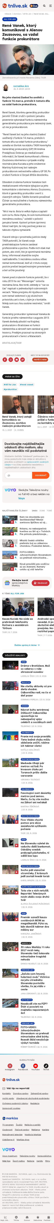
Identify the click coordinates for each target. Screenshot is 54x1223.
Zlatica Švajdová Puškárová (35, 904)
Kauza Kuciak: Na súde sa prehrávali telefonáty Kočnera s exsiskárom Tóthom (17, 624)
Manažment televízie (12, 1134)
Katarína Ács (21, 86)
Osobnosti (7, 1129)
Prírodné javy (28, 970)
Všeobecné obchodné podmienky (32, 1098)
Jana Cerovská (28, 993)
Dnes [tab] (34, 511)
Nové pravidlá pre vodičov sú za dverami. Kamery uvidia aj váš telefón (34, 567)
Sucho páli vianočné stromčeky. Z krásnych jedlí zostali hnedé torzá (35, 873)
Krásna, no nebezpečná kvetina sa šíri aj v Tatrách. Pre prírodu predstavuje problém (35, 531)
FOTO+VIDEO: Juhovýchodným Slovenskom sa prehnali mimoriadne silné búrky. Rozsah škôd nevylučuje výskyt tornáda (35, 555)
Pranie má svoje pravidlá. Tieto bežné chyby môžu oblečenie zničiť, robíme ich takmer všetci (36, 741)
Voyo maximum (9, 1156)
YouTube (35, 1069)
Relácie (30, 1161)
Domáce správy (20, 1093)
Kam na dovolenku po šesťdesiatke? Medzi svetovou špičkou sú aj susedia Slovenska (32, 520)
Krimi (24, 662)
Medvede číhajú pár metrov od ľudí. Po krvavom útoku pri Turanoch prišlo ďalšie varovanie (34, 769)
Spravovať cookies (11, 1108)
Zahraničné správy (39, 1093)
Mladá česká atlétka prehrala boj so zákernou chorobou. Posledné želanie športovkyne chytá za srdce (35, 543)
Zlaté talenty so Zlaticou (33, 887)
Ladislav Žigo (28, 676)
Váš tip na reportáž (18, 1088)
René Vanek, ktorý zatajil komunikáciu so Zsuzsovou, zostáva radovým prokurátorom (16, 421)
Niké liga (6, 1161)
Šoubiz (19, 1125)
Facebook (23, 1069)
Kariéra (45, 1129)
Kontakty (6, 1093)
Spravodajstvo (44, 1156)
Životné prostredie (30, 759)
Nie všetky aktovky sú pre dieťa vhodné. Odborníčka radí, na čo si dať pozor (36, 691)
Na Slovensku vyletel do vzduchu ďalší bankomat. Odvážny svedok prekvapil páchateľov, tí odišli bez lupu (36, 849)
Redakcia (34, 1103)
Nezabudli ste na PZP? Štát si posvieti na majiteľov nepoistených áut (35, 1008)
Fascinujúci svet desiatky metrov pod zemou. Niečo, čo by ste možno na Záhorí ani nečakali (36, 798)
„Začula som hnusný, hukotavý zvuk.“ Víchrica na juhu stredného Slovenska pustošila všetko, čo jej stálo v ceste (35, 982)
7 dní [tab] (49, 511)
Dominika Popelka (29, 700)
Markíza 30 (26, 943)
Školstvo (26, 682)
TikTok (46, 1069)
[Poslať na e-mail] (17, 359)
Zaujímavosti (27, 733)
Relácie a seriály (32, 1125)
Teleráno (25, 726)
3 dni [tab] (42, 511)
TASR (4, 632)
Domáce (17, 14)
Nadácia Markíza (33, 1134)
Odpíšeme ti (8, 1139)
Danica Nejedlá (28, 964)
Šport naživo (19, 1161)
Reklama (36, 1129)
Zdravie (25, 706)
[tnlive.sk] (15, 5)
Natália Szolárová (30, 750)
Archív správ (8, 1098)
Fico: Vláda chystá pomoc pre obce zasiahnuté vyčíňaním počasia (34, 825)
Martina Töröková (30, 806)
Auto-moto (27, 1000)
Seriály (40, 1161)
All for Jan (27, 14)
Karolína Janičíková (31, 934)
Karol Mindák (27, 880)
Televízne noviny (27, 1156)
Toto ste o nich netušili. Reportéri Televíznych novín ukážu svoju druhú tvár (35, 895)
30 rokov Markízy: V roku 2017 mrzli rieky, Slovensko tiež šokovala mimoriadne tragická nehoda (35, 953)
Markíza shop (23, 1139)
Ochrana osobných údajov (15, 1103)
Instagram (10, 1069)
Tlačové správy (22, 1129)
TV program (8, 1125)
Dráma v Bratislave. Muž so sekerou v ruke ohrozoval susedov (35, 668)
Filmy (47, 1161)
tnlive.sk (8, 14)
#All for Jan (10, 384)
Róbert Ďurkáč (28, 1047)
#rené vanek (26, 384)
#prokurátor (10, 389)
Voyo (21, 498)
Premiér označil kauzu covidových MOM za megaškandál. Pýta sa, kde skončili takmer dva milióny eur (35, 923)
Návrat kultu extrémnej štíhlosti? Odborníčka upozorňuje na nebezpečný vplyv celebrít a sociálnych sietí (36, 716)
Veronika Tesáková (30, 780)
